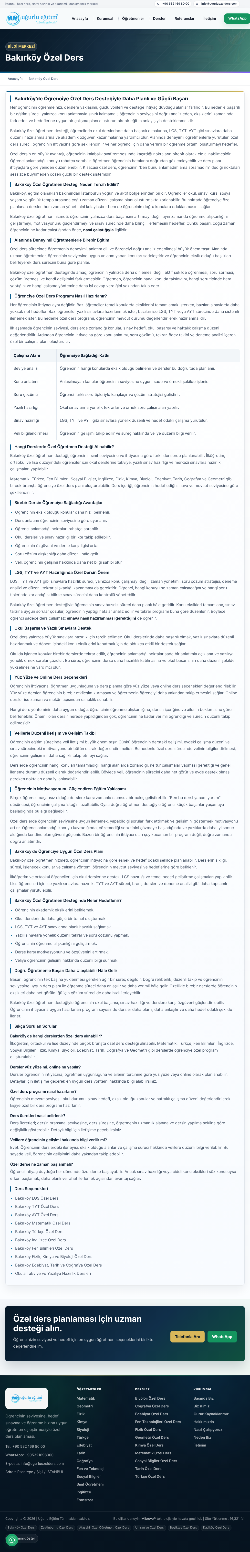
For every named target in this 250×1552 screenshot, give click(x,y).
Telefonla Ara (187, 1336)
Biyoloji (83, 1429)
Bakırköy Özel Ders (43, 79)
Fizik (81, 1414)
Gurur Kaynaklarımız (211, 1414)
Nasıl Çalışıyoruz (208, 1429)
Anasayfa (15, 79)
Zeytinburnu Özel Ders (57, 1528)
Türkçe (83, 1437)
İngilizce (84, 1492)
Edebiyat (84, 1445)
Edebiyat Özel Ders (151, 1414)
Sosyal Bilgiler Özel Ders (156, 1461)
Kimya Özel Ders (149, 1445)
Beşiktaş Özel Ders (183, 1528)
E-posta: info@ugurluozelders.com (34, 1463)
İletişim (200, 1445)
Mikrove (148, 1519)
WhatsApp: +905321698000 (29, 1455)
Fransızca (85, 1500)
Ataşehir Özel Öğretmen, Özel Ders (104, 1528)
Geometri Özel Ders (152, 1437)
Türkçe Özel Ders (150, 1476)
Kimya (82, 1422)
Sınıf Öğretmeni (90, 1484)
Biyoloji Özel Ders (150, 1398)
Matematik (86, 1398)
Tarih (81, 1453)
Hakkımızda (204, 1422)
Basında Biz (204, 1398)
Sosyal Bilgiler (89, 1476)
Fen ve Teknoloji (90, 1469)
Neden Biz (202, 1437)
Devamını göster (22, 1538)
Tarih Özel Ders (148, 1469)
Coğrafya (85, 1461)
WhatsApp (222, 1336)
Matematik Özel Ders (153, 1453)
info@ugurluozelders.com (217, 4)
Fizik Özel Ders (148, 1429)
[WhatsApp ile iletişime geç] (12, 1540)
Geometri (85, 1406)
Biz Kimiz (201, 1406)
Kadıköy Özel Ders (216, 1528)
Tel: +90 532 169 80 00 (25, 1446)
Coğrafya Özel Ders (152, 1406)
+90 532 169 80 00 (172, 4)
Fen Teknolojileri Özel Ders (158, 1422)
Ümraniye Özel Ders (149, 1528)
